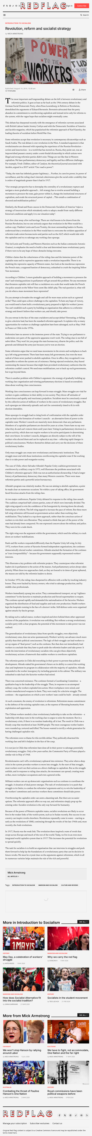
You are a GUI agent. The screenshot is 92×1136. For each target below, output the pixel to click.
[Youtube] (16, 6)
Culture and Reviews (69, 885)
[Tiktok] (13, 6)
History (6, 953)
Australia (7, 1087)
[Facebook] (4, 6)
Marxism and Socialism (48, 885)
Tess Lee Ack (54, 1001)
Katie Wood (9, 963)
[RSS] (19, 6)
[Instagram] (10, 6)
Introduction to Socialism (18, 23)
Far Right (7, 1046)
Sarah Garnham (11, 1004)
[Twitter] (7, 6)
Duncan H (53, 961)
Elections (51, 1046)
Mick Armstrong (15, 33)
